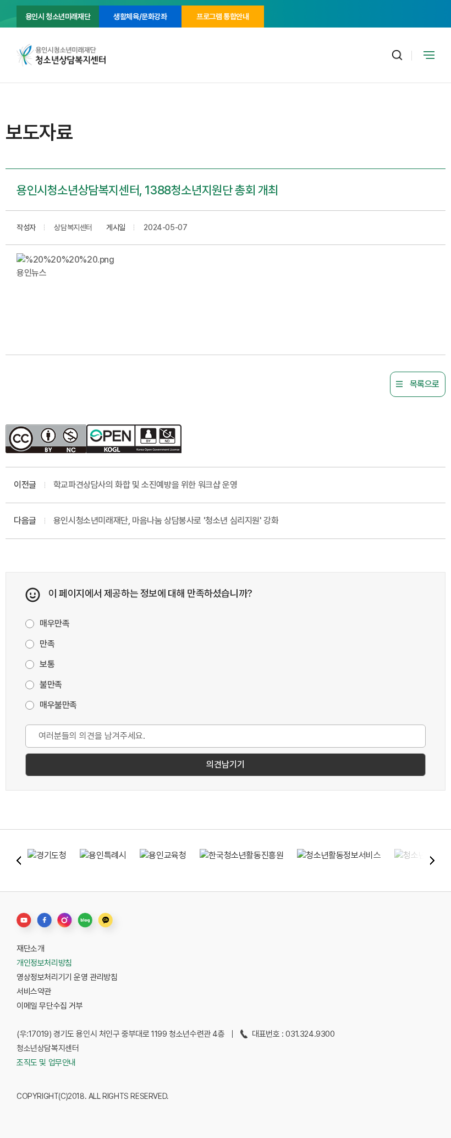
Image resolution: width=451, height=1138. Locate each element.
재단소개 (30, 949)
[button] (18, 860)
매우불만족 (58, 705)
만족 (47, 644)
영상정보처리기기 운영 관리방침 (67, 977)
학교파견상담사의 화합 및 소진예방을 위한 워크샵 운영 (145, 485)
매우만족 (54, 623)
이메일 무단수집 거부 (49, 1006)
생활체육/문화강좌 (140, 16)
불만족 (51, 684)
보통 (47, 664)
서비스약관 (33, 992)
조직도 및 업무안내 (46, 1063)
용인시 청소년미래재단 (58, 16)
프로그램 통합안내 (222, 16)
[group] (47, 860)
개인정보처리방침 (44, 963)
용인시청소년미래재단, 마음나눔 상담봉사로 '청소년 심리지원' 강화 (166, 520)
